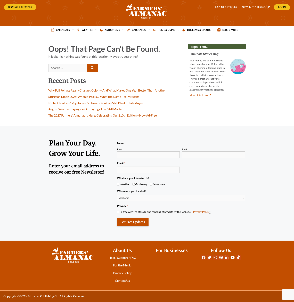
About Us (122, 250)
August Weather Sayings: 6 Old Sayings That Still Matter (85, 109)
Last (184, 149)
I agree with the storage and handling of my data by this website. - (165, 211)
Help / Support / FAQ (122, 257)
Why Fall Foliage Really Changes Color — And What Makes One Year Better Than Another (107, 90)
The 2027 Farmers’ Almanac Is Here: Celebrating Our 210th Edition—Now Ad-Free (102, 115)
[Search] (92, 68)
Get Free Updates (133, 222)
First (119, 149)
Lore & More (230, 29)
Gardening (139, 29)
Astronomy (112, 29)
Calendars (63, 29)
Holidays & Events (199, 29)
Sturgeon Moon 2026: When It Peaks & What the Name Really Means (93, 97)
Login (282, 7)
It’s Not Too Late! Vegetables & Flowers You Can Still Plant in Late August (96, 103)
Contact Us (122, 280)
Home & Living (166, 29)
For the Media (122, 265)
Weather (87, 29)
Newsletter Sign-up (256, 7)
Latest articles (226, 7)
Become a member (20, 7)
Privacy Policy (201, 211)
